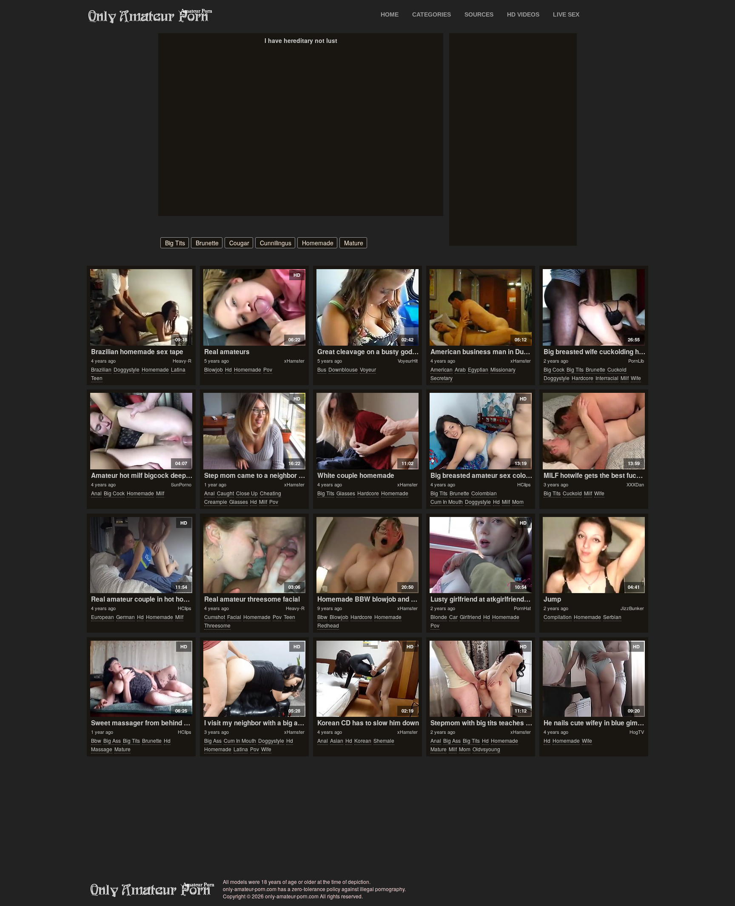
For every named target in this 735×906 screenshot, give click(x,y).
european (102, 616)
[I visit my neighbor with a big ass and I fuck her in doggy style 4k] (254, 679)
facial (234, 616)
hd (228, 369)
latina (178, 369)
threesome (217, 625)
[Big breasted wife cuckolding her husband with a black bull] (593, 307)
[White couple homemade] (367, 431)
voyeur (368, 369)
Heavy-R (182, 360)
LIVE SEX (566, 14)
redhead (328, 625)
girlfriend (470, 616)
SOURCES (478, 14)
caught (225, 493)
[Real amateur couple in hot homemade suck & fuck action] (141, 555)
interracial (606, 377)
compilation (558, 616)
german (125, 616)
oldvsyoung (486, 749)
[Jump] (593, 555)
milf (625, 377)
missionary (503, 369)
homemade (317, 243)
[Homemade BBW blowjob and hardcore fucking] (367, 555)
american (441, 369)
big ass (112, 740)
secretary (441, 377)
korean (362, 740)
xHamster (294, 360)
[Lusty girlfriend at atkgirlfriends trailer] (480, 555)
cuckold (617, 369)
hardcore (582, 377)
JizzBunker (632, 608)
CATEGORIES (431, 14)
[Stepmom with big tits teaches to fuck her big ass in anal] (480, 679)
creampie (215, 501)
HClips (524, 484)
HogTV (637, 731)
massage (101, 749)
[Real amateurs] (254, 307)
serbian (612, 616)
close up (247, 493)
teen (97, 377)
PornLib (636, 360)
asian (336, 740)
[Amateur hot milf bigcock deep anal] (141, 431)
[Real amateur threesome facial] (254, 555)
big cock (554, 369)
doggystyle (127, 369)
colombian (484, 493)
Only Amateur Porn (148, 16)
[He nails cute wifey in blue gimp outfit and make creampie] (593, 679)
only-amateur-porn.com (150, 890)
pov (267, 369)
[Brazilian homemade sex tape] (141, 307)
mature (353, 243)
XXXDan (635, 484)
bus (321, 369)
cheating (270, 493)
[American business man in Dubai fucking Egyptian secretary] (480, 307)
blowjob (213, 369)
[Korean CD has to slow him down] (367, 679)
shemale (383, 740)
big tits (175, 243)
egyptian (478, 369)
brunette (207, 243)
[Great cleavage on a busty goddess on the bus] (367, 307)
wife (636, 377)
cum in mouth (446, 501)
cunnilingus (275, 243)
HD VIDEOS (523, 14)
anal (96, 493)
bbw (322, 616)
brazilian (101, 369)
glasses (238, 501)
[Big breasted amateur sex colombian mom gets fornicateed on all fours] (480, 431)
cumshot (214, 616)
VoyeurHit (408, 360)
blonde (438, 616)
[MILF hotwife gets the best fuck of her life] (593, 431)
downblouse (343, 369)
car (453, 616)
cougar (239, 243)
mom (518, 501)
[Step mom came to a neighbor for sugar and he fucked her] (254, 431)
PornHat (522, 608)
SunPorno (181, 484)
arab (460, 369)
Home (390, 14)
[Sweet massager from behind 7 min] (141, 679)
